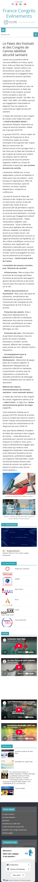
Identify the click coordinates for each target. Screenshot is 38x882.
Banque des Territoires (22, 569)
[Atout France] (7, 589)
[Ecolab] (7, 609)
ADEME (17, 579)
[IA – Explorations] (19, 529)
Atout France (19, 589)
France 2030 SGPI (20, 620)
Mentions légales (7, 833)
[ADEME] (7, 578)
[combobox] (17, 34)
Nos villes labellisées (8, 817)
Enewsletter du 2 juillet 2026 (24, 762)
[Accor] (7, 599)
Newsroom (5, 820)
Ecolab (17, 610)
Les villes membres (8, 814)
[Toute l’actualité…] (7, 788)
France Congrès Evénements (19, 13)
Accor (16, 599)
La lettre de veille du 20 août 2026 (13, 827)
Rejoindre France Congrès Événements (14, 830)
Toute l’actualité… (20, 788)
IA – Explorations (11, 550)
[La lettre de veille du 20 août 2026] (7, 751)
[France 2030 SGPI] (7, 619)
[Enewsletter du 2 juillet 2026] (7, 761)
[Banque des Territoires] (7, 568)
